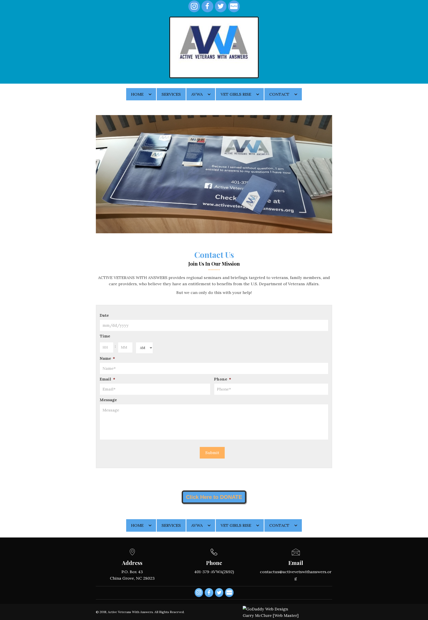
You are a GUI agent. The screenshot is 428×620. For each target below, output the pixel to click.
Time (105, 336)
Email (107, 379)
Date (104, 315)
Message (108, 399)
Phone (222, 379)
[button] (150, 94)
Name (107, 358)
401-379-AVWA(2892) (214, 571)
